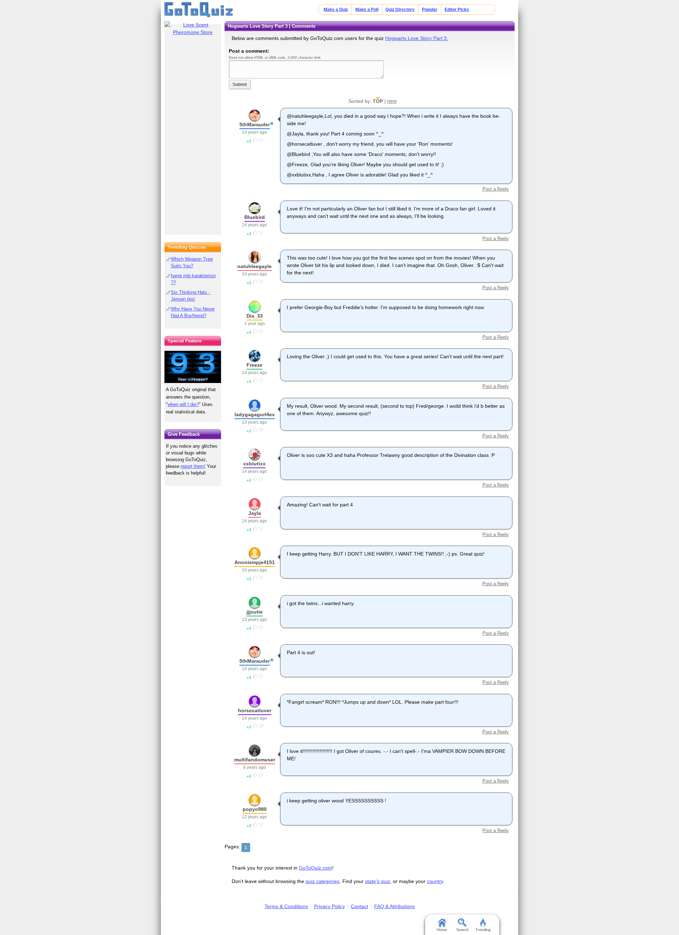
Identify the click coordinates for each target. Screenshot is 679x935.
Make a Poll (366, 9)
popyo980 (255, 809)
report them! (193, 466)
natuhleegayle (254, 266)
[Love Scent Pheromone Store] (192, 28)
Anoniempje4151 (254, 562)
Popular (429, 9)
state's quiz (377, 881)
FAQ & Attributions (394, 906)
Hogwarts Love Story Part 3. (416, 38)
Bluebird (254, 217)
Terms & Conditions (286, 906)
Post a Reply (495, 189)
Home (442, 930)
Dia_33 (254, 316)
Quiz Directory (399, 9)
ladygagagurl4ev (254, 414)
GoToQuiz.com (315, 868)
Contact (359, 906)
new (392, 101)
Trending (483, 930)
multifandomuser (254, 759)
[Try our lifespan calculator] (192, 367)
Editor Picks (457, 9)
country (435, 881)
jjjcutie (254, 612)
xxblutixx (254, 463)
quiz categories (323, 881)
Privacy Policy (329, 906)
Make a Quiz (336, 9)
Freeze (254, 365)
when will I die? (183, 404)
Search (462, 930)
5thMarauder (254, 124)
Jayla (254, 513)
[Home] (198, 10)
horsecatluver (254, 710)
